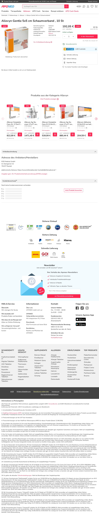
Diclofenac (5, 367)
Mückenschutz (89, 370)
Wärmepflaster (23, 357)
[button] (26, 11)
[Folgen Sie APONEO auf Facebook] (77, 308)
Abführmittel (22, 374)
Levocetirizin (55, 374)
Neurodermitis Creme (89, 359)
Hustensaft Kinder (73, 379)
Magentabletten (23, 377)
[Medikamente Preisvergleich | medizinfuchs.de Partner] (66, 227)
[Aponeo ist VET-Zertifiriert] (39, 227)
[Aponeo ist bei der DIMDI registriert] (30, 227)
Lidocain (21, 379)
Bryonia (86, 376)
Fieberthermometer (90, 355)
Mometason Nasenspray (55, 367)
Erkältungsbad (72, 365)
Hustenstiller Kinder (72, 376)
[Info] (96, 49)
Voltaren (21, 367)
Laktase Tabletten (40, 373)
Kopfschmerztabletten (8, 358)
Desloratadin (55, 379)
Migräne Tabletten (7, 361)
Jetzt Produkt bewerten (73, 190)
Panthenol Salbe (89, 373)
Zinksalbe (87, 362)
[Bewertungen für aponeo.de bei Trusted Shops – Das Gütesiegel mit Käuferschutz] (11, 227)
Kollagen (37, 363)
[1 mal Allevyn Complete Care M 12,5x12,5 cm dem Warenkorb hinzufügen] (55, 134)
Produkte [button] (5, 11)
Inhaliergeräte (72, 372)
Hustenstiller (72, 355)
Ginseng (37, 376)
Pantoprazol (88, 365)
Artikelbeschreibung (10, 152)
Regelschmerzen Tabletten (7, 376)
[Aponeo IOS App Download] (81, 319)
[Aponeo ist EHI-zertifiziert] (20, 227)
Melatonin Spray (40, 360)
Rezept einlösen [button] (57, 11)
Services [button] (45, 11)
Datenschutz (66, 392)
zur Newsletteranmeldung (64, 296)
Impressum (55, 392)
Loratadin (54, 376)
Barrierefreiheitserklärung (49, 394)
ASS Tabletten (6, 364)
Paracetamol (5, 372)
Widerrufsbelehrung (24, 392)
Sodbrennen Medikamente (22, 360)
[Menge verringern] (64, 36)
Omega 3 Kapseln (40, 370)
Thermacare (22, 364)
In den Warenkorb (87, 36)
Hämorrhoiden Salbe (23, 370)
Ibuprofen (4, 369)
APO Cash (36, 11)
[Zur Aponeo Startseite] (7, 6)
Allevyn (50, 33)
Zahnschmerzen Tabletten (6, 380)
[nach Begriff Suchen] (66, 6)
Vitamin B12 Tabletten (38, 367)
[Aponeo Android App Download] (81, 324)
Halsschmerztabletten (74, 361)
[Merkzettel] (92, 6)
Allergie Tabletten (57, 359)
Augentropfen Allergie (56, 363)
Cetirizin (54, 371)
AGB (12, 392)
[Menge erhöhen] (73, 36)
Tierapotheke (16, 11)
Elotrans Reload (39, 355)
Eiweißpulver (38, 358)
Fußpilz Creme (89, 368)
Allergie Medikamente (55, 356)
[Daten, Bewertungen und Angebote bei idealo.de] (57, 227)
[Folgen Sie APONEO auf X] (82, 308)
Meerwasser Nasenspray (71, 368)
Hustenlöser (71, 358)
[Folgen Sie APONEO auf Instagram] (87, 308)
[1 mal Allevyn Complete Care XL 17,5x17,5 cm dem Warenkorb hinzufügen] (20, 134)
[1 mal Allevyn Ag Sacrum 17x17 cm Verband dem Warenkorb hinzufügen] (37, 134)
